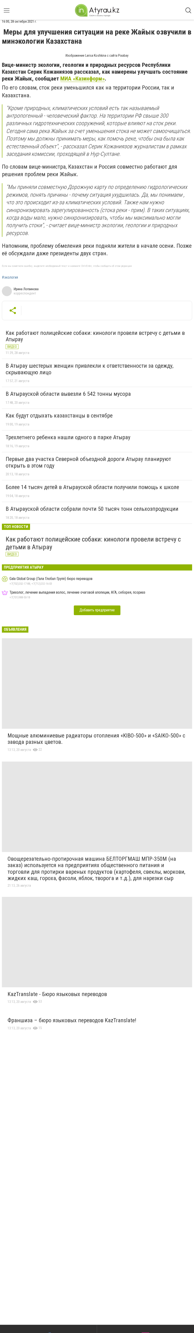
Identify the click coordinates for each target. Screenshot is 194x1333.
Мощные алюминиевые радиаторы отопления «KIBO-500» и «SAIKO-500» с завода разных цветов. (96, 738)
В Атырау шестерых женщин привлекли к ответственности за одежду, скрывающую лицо (89, 369)
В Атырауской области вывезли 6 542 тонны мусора (68, 394)
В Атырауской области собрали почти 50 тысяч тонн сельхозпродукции (92, 509)
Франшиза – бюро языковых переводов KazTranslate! (72, 1020)
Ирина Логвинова (26, 289)
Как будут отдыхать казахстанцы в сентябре (59, 415)
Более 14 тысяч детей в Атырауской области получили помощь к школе (92, 487)
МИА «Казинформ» (82, 78)
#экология (10, 277)
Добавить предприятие (97, 610)
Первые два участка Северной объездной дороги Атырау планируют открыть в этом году (88, 462)
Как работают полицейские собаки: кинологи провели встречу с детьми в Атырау (95, 336)
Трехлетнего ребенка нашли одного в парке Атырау (68, 437)
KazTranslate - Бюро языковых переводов (57, 994)
